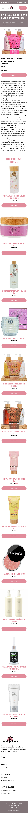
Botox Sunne (6, 768)
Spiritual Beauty (20, 58)
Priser (23, 8)
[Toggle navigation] (3, 7)
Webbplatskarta (14, 807)
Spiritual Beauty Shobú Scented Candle (14, 338)
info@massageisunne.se (21, 2)
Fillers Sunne (6, 771)
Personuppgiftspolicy (14, 805)
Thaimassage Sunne (8, 780)
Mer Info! (14, 75)
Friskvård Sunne (6, 774)
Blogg (7, 803)
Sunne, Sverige (6, 2)
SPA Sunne (5, 777)
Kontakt (14, 803)
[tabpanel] (14, 41)
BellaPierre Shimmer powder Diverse (14, 574)
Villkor (20, 803)
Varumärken (11, 58)
